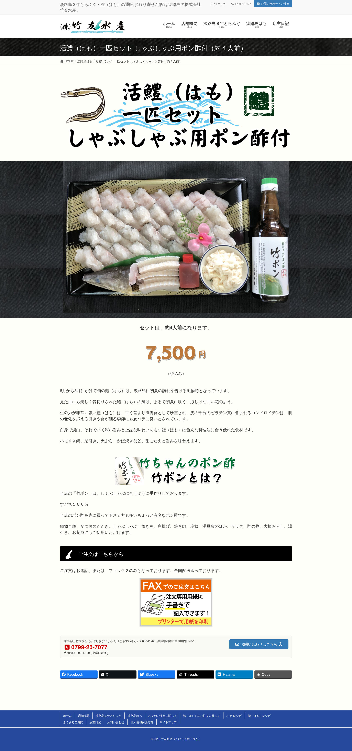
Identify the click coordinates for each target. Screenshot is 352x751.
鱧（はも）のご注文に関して (201, 715)
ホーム (67, 715)
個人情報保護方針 (142, 722)
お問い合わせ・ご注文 (275, 3)
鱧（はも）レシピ (259, 715)
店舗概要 (83, 715)
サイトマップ (217, 4)
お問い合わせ (115, 722)
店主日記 (95, 722)
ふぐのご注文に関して (162, 715)
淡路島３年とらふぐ (108, 715)
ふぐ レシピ (234, 715)
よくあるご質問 (73, 722)
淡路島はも (135, 715)
